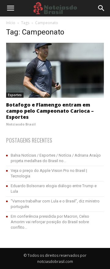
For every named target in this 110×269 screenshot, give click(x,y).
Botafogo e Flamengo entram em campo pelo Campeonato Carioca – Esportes (50, 110)
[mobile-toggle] (10, 8)
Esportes (15, 95)
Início (10, 22)
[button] (101, 8)
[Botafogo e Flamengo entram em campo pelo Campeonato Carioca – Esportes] (55, 70)
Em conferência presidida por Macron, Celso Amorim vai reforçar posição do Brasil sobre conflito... (50, 222)
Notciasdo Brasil (21, 124)
